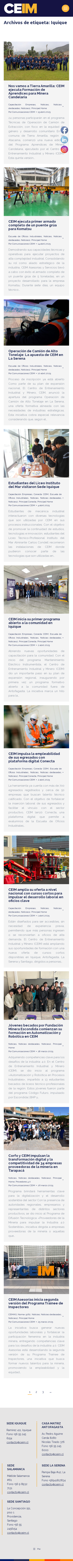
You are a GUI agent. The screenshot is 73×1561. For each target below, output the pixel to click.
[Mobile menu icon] (65, 8)
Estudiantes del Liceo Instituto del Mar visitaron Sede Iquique (34, 485)
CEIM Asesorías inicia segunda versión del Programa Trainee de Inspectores (35, 1303)
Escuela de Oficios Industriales (25, 236)
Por (21, 112)
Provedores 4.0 (23, 1181)
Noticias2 (25, 108)
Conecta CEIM (41, 494)
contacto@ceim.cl (17, 1442)
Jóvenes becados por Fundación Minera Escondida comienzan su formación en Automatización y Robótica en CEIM (35, 1030)
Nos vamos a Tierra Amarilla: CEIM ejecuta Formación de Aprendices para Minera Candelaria (36, 91)
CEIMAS (12, 1314)
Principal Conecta (27, 501)
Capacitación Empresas (22, 104)
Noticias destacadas (50, 498)
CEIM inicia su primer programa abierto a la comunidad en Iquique (34, 622)
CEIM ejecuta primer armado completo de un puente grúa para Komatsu (32, 225)
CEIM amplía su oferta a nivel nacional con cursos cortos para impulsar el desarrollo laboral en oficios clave (35, 895)
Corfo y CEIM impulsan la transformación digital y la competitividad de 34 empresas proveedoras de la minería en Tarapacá (35, 1163)
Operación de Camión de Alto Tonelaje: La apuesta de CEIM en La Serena (35, 354)
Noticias (45, 104)
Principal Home (39, 108)
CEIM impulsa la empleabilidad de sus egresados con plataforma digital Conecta (34, 757)
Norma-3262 (24, 1314)
